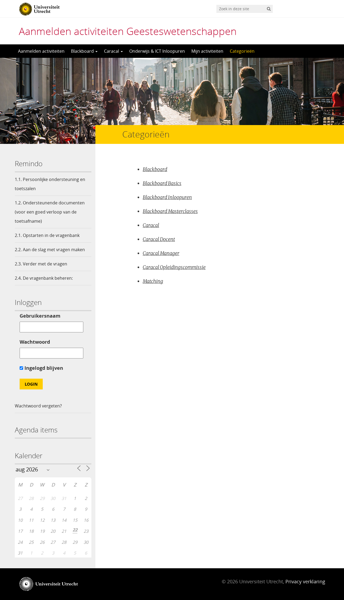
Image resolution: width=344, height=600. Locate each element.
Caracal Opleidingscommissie (174, 267)
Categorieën (242, 51)
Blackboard (83, 51)
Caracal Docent (159, 239)
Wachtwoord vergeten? (38, 406)
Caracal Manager (161, 253)
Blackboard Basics (162, 183)
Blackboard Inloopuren (167, 197)
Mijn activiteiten (207, 51)
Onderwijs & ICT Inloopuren (157, 51)
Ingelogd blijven (43, 368)
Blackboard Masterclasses (170, 211)
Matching (153, 281)
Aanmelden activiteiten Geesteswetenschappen (127, 31)
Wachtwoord (35, 342)
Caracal (112, 51)
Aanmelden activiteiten (41, 51)
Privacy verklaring (305, 581)
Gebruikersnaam (40, 316)
